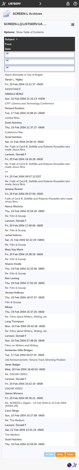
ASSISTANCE (13, 89)
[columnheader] (39, 39)
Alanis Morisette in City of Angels (24, 74)
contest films (12, 117)
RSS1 (60, 454)
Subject (10, 39)
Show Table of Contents (30, 32)
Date (8, 48)
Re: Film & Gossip (15, 215)
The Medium (12, 434)
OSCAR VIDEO (14, 388)
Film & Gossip (13, 302)
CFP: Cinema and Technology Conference (29, 103)
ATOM (49, 454)
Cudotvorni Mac (14, 132)
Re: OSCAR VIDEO (16, 374)
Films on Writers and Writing (21, 345)
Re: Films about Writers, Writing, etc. (26, 316)
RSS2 (70, 454)
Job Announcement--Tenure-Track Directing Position (35, 359)
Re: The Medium (14, 420)
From (8, 44)
